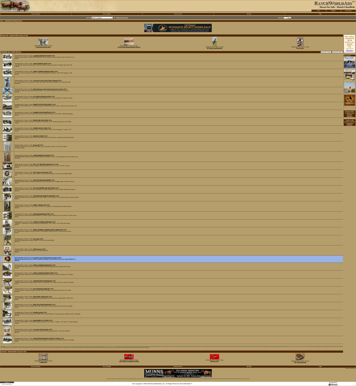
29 (42, 346)
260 (130, 347)
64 (94, 346)
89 (131, 346)
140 (227, 346)
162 (272, 346)
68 (100, 346)
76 (112, 346)
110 (167, 346)
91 (134, 346)
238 (85, 347)
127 (201, 346)
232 (72, 347)
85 (126, 346)
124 (195, 346)
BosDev (3, 384)
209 (26, 347)
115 (177, 346)
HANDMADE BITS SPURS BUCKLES (13, 21)
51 (75, 346)
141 (229, 346)
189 (327, 346)
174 (297, 346)
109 (165, 346)
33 (48, 346)
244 (97, 347)
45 (66, 346)
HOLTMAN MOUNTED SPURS (41, 214)
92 (136, 346)
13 (19, 346)
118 (183, 346)
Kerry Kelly (36, 239)
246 (101, 347)
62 (91, 346)
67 (99, 346)
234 (77, 347)
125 (197, 346)
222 (52, 347)
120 (187, 346)
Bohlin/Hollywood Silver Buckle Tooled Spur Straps (48, 89)
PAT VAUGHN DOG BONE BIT (41, 289)
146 (240, 346)
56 (83, 346)
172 (293, 346)
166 (280, 346)
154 (256, 346)
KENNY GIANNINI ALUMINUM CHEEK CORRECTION (48, 230)
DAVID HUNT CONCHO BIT (40, 296)
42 (62, 346)
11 (16, 346)
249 (107, 347)
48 (71, 346)
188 (325, 346)
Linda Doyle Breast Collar (43, 47)
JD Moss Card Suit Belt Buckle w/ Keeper (46, 257)
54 (80, 346)
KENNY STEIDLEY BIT (39, 205)
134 (215, 346)
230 (68, 347)
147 (242, 346)
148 (244, 346)
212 (32, 347)
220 (48, 347)
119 (185, 346)
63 (93, 346)
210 (28, 347)
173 (295, 346)
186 (321, 346)
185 (319, 346)
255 (119, 347)
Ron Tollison (300, 48)
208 (24, 347)
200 (7, 347)
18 (26, 346)
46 (68, 346)
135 (217, 346)
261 (132, 347)
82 (121, 346)
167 (283, 346)
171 (291, 346)
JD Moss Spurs (37, 249)
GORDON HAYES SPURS (40, 128)
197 (1, 347)
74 (109, 346)
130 (207, 346)
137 (221, 346)
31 (45, 346)
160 (268, 346)
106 (159, 346)
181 (311, 346)
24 (35, 346)
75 (111, 346)
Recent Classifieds (36, 13)
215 (38, 347)
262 (134, 347)
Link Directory (348, 10)
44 (65, 346)
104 (155, 346)
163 (274, 346)
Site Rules (249, 13)
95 (139, 346)
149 (246, 346)
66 (97, 346)
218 (44, 347)
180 (309, 346)
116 (179, 346)
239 (87, 347)
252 (113, 347)
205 (17, 347)
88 (130, 346)
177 (303, 346)
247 (103, 347)
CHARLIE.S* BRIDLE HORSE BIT (42, 222)
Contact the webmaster (350, 368)
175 (299, 346)
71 (105, 346)
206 (19, 347)
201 (9, 347)
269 (148, 347)
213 (34, 347)
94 (137, 346)
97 (142, 346)
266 (142, 347)
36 (53, 346)
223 (54, 347)
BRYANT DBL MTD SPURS (40, 120)
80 (118, 346)
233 (74, 347)
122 (191, 346)
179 (307, 346)
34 (50, 346)
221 (50, 347)
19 (28, 346)
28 (41, 346)
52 (77, 346)
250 (109, 347)
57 (84, 346)
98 (143, 346)
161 (270, 346)
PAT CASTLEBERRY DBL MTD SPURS (44, 188)
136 (219, 346)
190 (329, 346)
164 (276, 346)
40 (59, 346)
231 (70, 347)
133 (213, 346)
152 (252, 346)
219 (46, 347)
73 (108, 346)
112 (171, 346)
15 (22, 346)
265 (140, 347)
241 (91, 347)
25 (37, 346)
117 (181, 346)
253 (115, 347)
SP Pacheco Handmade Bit (214, 48)
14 (20, 346)
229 (66, 347)
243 (95, 347)
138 (223, 346)
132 (211, 346)
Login (320, 13)
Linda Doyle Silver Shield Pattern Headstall (45, 80)
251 (111, 347)
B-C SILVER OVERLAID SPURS (42, 96)
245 (99, 347)
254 (117, 347)
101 (149, 346)
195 (340, 346)
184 (317, 346)
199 (5, 347)
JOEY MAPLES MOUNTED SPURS (129, 361)
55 (81, 346)
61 (90, 346)
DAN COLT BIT (214, 361)
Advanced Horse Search (122, 17)
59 (87, 346)
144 (236, 346)
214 (36, 347)
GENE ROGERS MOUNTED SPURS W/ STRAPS (46, 338)
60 (88, 346)
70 (103, 346)
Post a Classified (107, 13)
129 (205, 346)
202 (11, 347)
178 (305, 346)
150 (248, 346)
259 (127, 347)
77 (114, 346)
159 (266, 346)
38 (56, 346)
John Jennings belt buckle (40, 172)
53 (78, 346)
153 (254, 346)
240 (89, 347)
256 (121, 347)
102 (151, 346)
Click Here (349, 51)
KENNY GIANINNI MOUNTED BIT (42, 265)
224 (56, 347)
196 (342, 346)
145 (238, 346)
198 (3, 347)
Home (318, 10)
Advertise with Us (178, 13)
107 (161, 346)
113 (173, 346)
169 (287, 346)
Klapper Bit (36, 145)
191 (331, 346)
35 (51, 346)
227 (62, 347)
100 (147, 346)
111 (169, 346)
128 (203, 346)
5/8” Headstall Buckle (300, 362)
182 (313, 346)
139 (225, 346)
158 (264, 346)
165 (278, 346)
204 (15, 347)
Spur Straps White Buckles (40, 329)
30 (44, 346)
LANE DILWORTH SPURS (40, 63)
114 (175, 346)
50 (74, 346)
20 (29, 346)
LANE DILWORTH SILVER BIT (41, 155)
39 (57, 346)
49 (72, 346)
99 (145, 346)
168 (285, 346)
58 (85, 346)
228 (64, 347)
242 (93, 347)
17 (25, 346)
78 (115, 346)
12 (17, 346)
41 (60, 346)
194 (338, 346)
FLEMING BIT (43, 362)
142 (232, 346)
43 (63, 346)
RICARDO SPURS (38, 312)
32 (47, 346)
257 (123, 347)
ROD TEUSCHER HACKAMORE (42, 180)
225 (58, 347)
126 (199, 346)
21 (31, 346)
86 (127, 346)
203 (13, 347)
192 (333, 346)
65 (96, 346)
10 (14, 346)
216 (40, 347)
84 (124, 346)
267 (144, 347)
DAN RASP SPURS (38, 136)
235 (79, 347)
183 (315, 346)
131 (209, 346)
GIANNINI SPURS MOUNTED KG (42, 112)
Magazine (333, 10)
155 (258, 346)
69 (102, 346)
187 (323, 346)
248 (105, 347)
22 (32, 346)
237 (83, 347)
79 (117, 346)
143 (234, 346)
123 (193, 346)
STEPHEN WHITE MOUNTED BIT (42, 281)
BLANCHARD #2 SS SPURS (41, 320)
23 (34, 346)
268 (146, 347)
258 (125, 347)
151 (250, 346)
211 (30, 347)
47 (69, 346)
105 (157, 346)
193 (336, 346)
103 (153, 346)
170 (289, 346)
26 (38, 346)
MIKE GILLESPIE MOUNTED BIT (42, 304)
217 (42, 347)
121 (189, 346)
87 (129, 346)
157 (262, 346)
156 (260, 346)
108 (163, 346)
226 (60, 347)
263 (136, 347)
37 (54, 346)
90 (133, 346)
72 (106, 346)
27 (40, 346)
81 (120, 346)
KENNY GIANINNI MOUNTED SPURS (43, 71)
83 (123, 346)
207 (22, 347)
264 (138, 347)
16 (23, 346)
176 (301, 346)
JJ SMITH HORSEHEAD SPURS (42, 55)
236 (81, 347)
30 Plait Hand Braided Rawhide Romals (129, 47)
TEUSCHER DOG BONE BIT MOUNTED (44, 196)
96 (140, 346)
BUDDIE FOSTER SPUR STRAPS (42, 104)
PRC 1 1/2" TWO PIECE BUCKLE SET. (44, 164)
